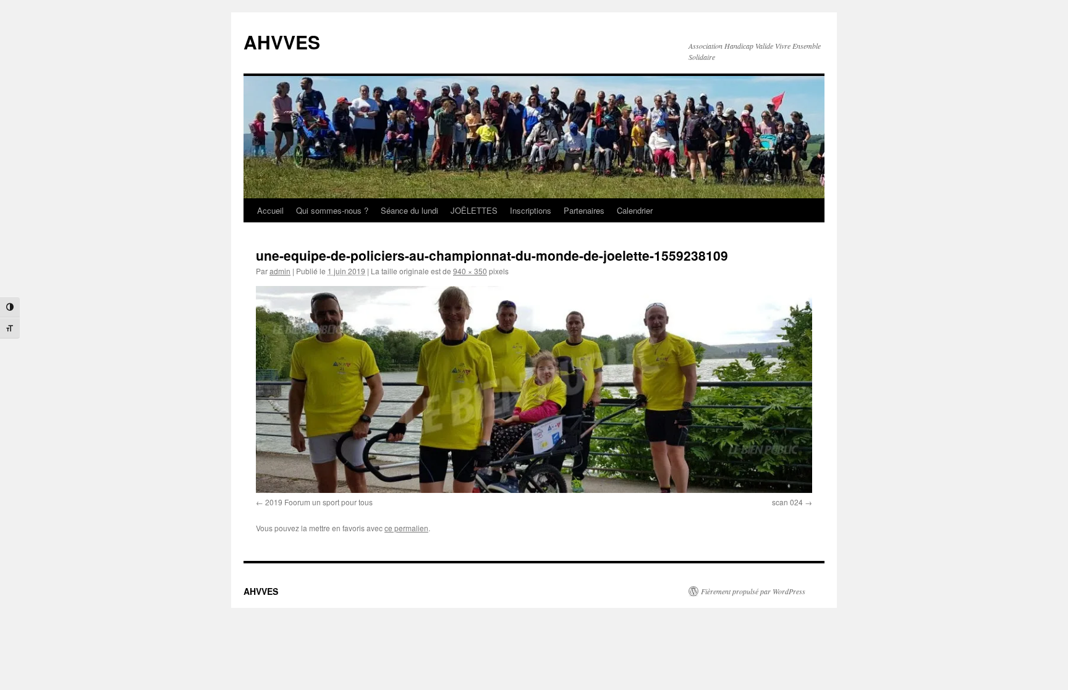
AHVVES (282, 41)
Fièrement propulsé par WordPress (753, 591)
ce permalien (406, 528)
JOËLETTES (474, 210)
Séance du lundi (409, 210)
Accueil (270, 210)
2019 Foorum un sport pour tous (319, 502)
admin (279, 271)
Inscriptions (530, 210)
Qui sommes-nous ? (332, 210)
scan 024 (787, 502)
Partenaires (584, 210)
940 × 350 (470, 271)
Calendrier (635, 210)
